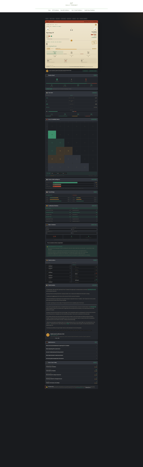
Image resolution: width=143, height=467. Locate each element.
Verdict (47, 18)
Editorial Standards (83, 18)
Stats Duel (58, 18)
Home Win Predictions (64, 10)
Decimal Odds (74, 227)
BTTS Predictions (55, 10)
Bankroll (47, 227)
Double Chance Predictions (90, 10)
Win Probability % (49, 231)
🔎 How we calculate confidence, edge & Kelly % (55, 242)
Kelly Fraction (74, 231)
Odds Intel (69, 18)
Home (49, 10)
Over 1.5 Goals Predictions (77, 10)
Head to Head (52, 18)
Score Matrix (63, 18)
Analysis (74, 18)
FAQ (77, 18)
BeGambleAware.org (80, 387)
